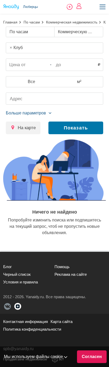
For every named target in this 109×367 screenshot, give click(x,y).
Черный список (17, 274)
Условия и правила (20, 282)
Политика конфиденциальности (32, 329)
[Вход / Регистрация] (78, 6)
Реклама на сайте (70, 274)
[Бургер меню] (102, 7)
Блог (7, 266)
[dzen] (17, 306)
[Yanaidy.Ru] (11, 6)
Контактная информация (25, 321)
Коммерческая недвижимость (71, 22)
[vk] (7, 306)
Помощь (62, 266)
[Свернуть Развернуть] (28, 113)
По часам (32, 22)
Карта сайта (61, 321)
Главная (10, 22)
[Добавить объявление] (69, 7)
